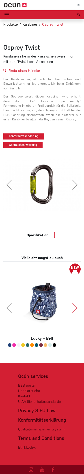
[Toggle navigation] (7, 15)
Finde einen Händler (24, 71)
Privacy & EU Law (37, 411)
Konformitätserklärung (23, 136)
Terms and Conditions (41, 438)
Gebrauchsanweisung (23, 145)
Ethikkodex (27, 448)
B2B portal (26, 386)
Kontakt (24, 396)
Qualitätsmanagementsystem (41, 429)
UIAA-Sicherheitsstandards (39, 402)
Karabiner (30, 25)
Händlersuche (29, 391)
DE (78, 5)
